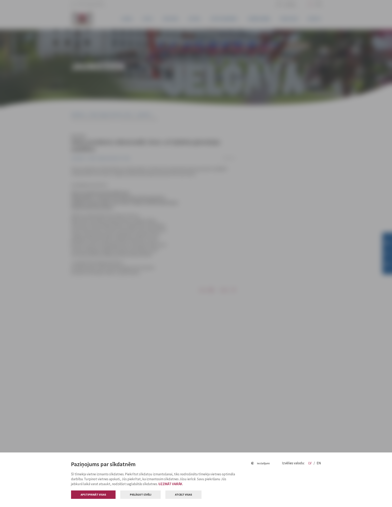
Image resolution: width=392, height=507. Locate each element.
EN (319, 463)
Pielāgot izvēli (140, 494)
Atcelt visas (183, 494)
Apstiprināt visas (93, 494)
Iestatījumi (263, 463)
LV (310, 463)
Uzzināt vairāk (170, 484)
